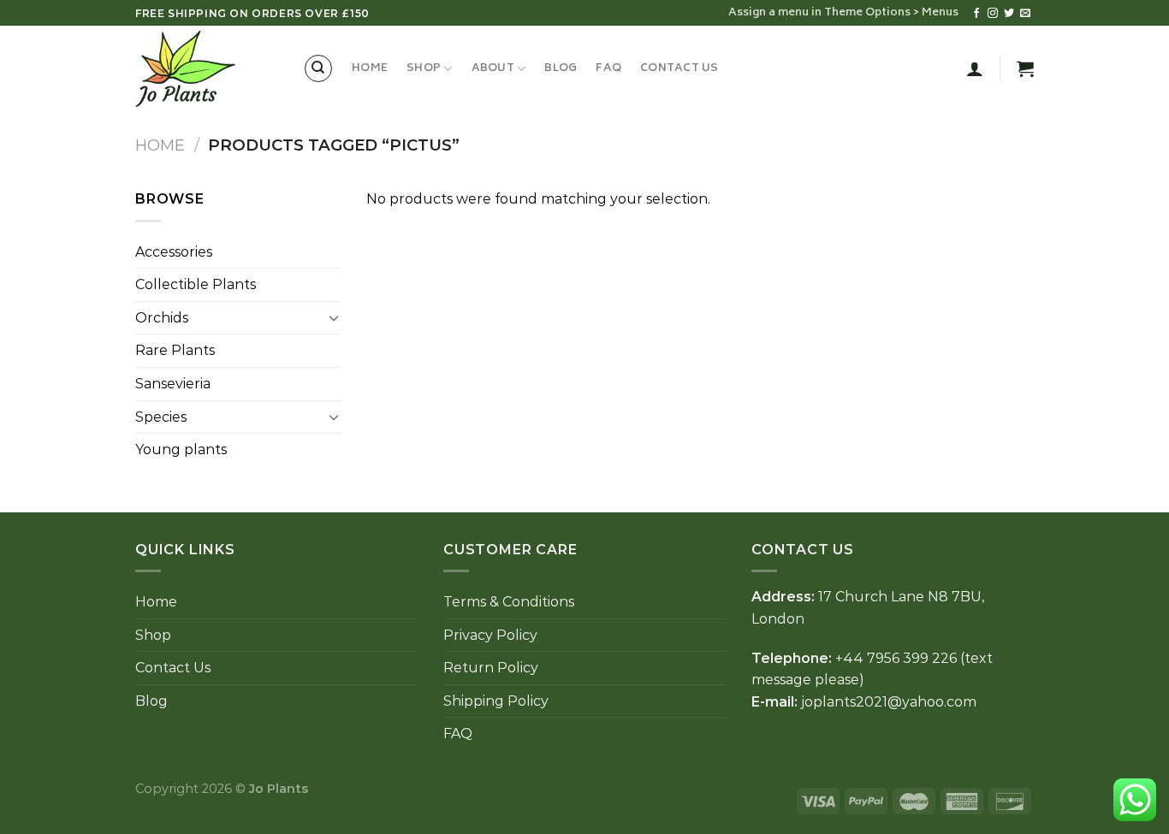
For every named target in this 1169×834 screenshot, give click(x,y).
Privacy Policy (490, 635)
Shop (423, 68)
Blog (560, 68)
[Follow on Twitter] (1009, 14)
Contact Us (679, 68)
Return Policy (490, 668)
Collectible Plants (195, 284)
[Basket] (1025, 68)
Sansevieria (173, 384)
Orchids (161, 318)
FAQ (608, 68)
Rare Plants (175, 350)
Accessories (173, 252)
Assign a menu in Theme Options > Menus (843, 12)
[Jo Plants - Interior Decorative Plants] (206, 68)
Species (161, 417)
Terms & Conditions (508, 602)
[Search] (318, 68)
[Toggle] (334, 317)
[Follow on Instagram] (993, 14)
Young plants (181, 449)
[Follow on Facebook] (976, 14)
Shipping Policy (496, 701)
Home (370, 68)
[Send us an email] (1025, 14)
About (493, 68)
